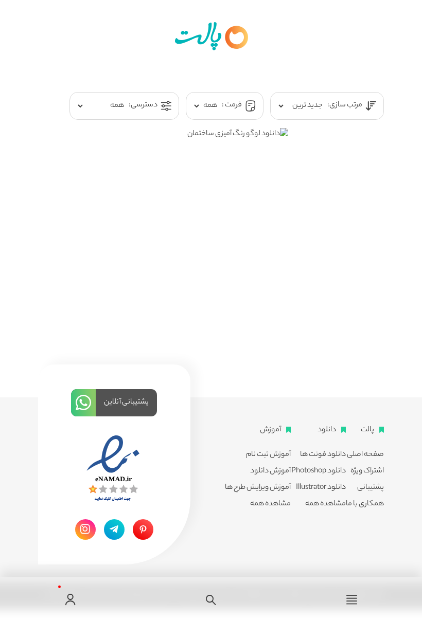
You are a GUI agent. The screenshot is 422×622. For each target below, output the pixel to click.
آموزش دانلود (270, 471)
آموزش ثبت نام (268, 455)
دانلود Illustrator (321, 488)
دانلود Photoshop (318, 471)
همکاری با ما (365, 504)
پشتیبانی (370, 488)
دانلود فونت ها (323, 455)
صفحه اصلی (365, 455)
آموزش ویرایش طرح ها (258, 488)
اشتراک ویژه (367, 471)
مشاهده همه (325, 504)
